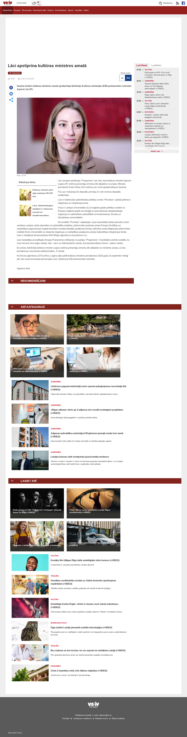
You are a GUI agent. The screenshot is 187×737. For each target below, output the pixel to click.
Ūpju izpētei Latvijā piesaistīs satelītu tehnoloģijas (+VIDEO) (81, 627)
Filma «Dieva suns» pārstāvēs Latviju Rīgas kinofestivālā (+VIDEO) (89, 511)
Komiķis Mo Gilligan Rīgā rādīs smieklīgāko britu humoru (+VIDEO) (85, 560)
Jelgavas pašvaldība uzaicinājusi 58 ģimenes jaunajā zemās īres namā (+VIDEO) (87, 435)
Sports (71, 10)
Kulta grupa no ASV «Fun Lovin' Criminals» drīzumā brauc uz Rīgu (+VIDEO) (37, 511)
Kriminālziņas (61, 10)
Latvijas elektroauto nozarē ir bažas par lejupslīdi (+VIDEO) (92, 544)
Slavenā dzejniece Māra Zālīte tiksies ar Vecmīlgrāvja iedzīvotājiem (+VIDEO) (31, 337)
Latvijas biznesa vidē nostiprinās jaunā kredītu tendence (80, 457)
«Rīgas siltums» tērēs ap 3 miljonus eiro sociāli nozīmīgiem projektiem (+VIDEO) (87, 411)
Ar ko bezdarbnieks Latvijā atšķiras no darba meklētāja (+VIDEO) (90, 370)
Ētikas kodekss (118, 718)
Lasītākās (156, 65)
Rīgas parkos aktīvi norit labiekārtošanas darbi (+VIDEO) (91, 337)
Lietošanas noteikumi (82, 718)
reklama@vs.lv (105, 715)
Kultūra (51, 10)
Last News (141, 65)
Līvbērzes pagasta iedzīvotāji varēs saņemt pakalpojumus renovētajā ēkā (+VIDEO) (88, 388)
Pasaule (17, 10)
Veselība (78, 10)
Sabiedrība (7, 10)
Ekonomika (26, 10)
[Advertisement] (93, 43)
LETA (13, 79)
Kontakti (65, 718)
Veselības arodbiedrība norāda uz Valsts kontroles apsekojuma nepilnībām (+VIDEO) (83, 582)
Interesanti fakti (39, 10)
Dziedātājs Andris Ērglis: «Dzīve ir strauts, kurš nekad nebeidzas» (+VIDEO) (85, 605)
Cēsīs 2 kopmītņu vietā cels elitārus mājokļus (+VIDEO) (79, 671)
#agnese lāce (23, 268)
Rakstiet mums (101, 718)
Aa (122, 78)
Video (86, 10)
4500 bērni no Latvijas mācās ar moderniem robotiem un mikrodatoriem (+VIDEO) (33, 370)
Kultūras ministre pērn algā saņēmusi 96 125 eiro (42, 193)
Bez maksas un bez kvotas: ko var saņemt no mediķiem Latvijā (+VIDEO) (88, 650)
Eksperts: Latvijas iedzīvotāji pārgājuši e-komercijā (37, 545)
